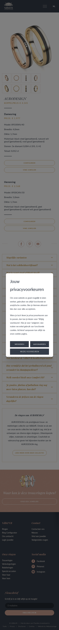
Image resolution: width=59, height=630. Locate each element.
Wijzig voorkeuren (29, 351)
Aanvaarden (39, 344)
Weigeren (19, 344)
